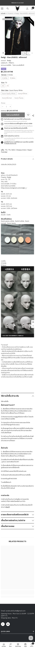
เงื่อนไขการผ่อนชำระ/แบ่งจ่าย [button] (13, 520)
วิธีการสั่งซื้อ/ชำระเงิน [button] (10, 396)
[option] (17, 36)
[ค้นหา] (8, 8)
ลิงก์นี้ (8, 507)
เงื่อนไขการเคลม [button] (7, 526)
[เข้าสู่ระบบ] (27, 8)
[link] (28, 114)
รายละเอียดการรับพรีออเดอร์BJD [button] (15, 514)
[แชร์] (32, 115)
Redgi (9, 60)
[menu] (2, 8)
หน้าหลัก (3, 13)
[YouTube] (8, 624)
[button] (28, 53)
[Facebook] (3, 624)
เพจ (16, 417)
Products (10, 13)
